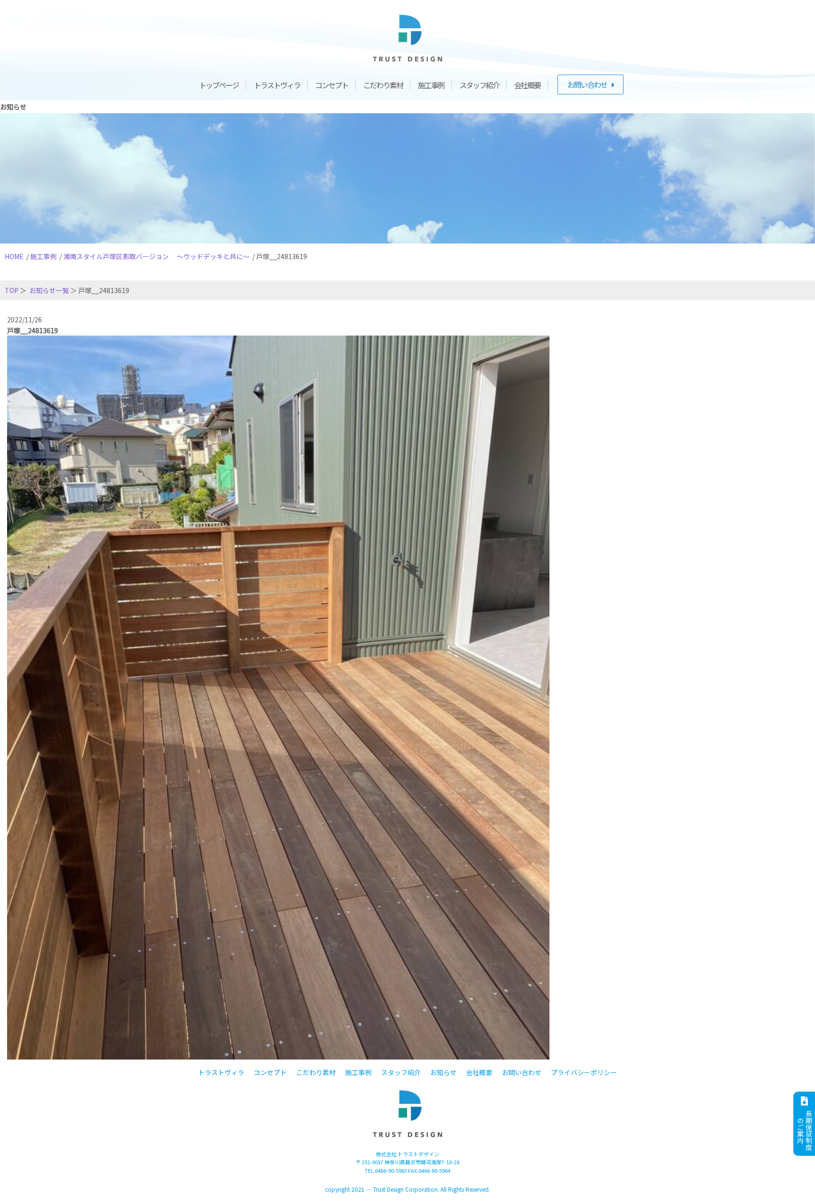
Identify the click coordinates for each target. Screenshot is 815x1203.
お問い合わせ (587, 84)
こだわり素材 (383, 85)
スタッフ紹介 (479, 85)
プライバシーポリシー (584, 1072)
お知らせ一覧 (49, 290)
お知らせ (443, 1072)
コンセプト (331, 85)
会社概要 (527, 85)
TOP (11, 290)
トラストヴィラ (277, 85)
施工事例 (431, 85)
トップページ (219, 85)
